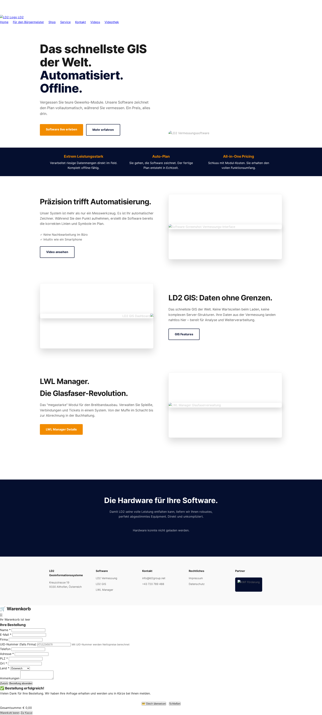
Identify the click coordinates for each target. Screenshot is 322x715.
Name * (5, 630)
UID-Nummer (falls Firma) (18, 644)
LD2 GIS (101, 584)
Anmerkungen (9, 678)
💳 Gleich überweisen (154, 703)
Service (65, 22)
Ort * (3, 663)
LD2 (20, 17)
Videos (95, 22)
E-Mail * (5, 634)
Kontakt (80, 22)
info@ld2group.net (153, 578)
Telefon (5, 649)
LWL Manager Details (61, 429)
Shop (52, 22)
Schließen (174, 703)
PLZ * (4, 658)
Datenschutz (197, 584)
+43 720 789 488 (153, 584)
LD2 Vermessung (106, 578)
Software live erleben (61, 129)
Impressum (196, 578)
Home (4, 22)
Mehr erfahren (103, 130)
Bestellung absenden (21, 683)
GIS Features (184, 334)
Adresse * (7, 654)
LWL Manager (104, 589)
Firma (4, 639)
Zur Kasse (26, 712)
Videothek (112, 22)
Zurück (4, 683)
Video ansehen (57, 252)
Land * (4, 668)
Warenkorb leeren (9, 712)
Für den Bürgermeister (28, 22)
